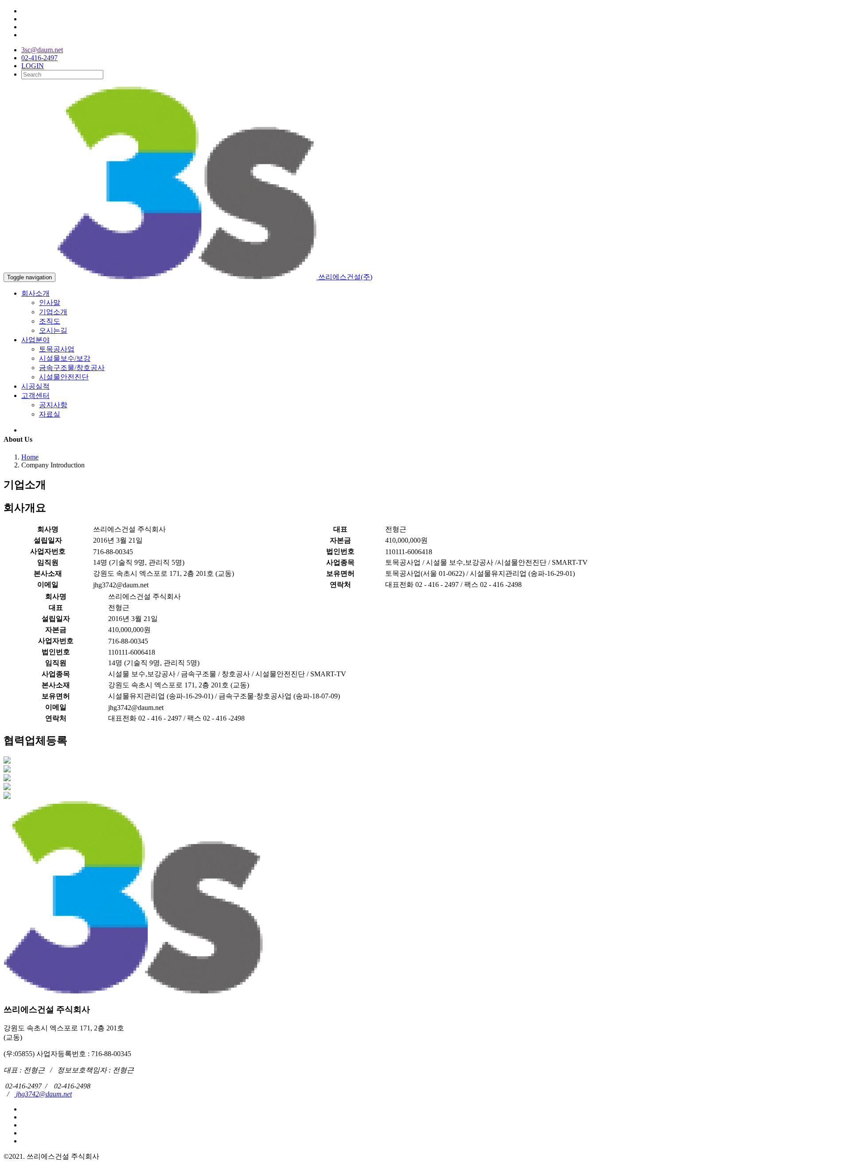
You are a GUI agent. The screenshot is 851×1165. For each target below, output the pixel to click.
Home (30, 457)
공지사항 (53, 405)
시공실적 (35, 386)
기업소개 (53, 312)
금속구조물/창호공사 (72, 367)
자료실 (49, 414)
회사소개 (35, 293)
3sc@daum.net (42, 50)
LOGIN (32, 65)
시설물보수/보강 (64, 358)
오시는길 (53, 330)
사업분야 (35, 339)
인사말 (49, 302)
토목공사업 (56, 349)
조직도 (49, 321)
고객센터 (35, 395)
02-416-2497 (39, 58)
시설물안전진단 (64, 377)
